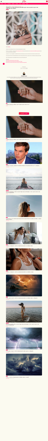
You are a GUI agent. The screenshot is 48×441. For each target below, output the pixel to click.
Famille (17, 3)
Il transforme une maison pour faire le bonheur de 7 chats (14, 61)
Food (20, 3)
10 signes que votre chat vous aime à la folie (12, 60)
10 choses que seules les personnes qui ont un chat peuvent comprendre (16, 62)
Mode (27, 3)
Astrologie (9, 3)
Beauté (13, 3)
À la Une (2, 3)
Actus (5, 3)
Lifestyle (23, 3)
